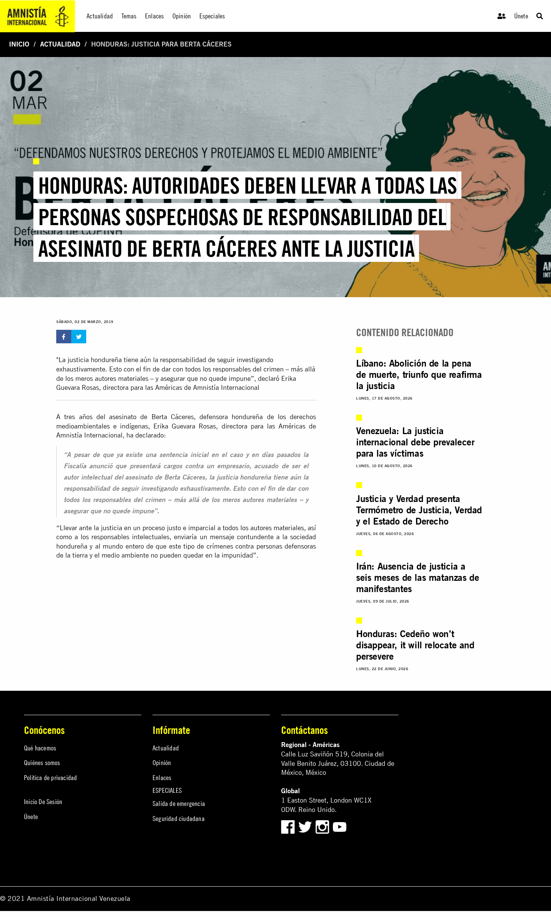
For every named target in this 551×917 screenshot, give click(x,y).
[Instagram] (323, 826)
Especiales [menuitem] (212, 16)
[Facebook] (288, 826)
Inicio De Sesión (43, 802)
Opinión (162, 763)
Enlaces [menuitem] (154, 16)
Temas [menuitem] (129, 16)
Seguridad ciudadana (179, 818)
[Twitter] (306, 826)
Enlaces (162, 778)
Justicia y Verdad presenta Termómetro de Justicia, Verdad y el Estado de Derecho (419, 510)
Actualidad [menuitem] (100, 16)
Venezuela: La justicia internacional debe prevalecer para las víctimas (415, 442)
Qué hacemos (40, 748)
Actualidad (60, 44)
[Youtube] (339, 826)
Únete (521, 16)
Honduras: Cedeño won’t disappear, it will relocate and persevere (415, 645)
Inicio (19, 44)
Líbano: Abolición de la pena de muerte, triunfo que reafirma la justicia (419, 374)
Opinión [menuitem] (181, 16)
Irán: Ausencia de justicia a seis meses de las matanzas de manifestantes (417, 577)
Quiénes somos (42, 763)
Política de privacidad (50, 778)
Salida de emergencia (179, 803)
